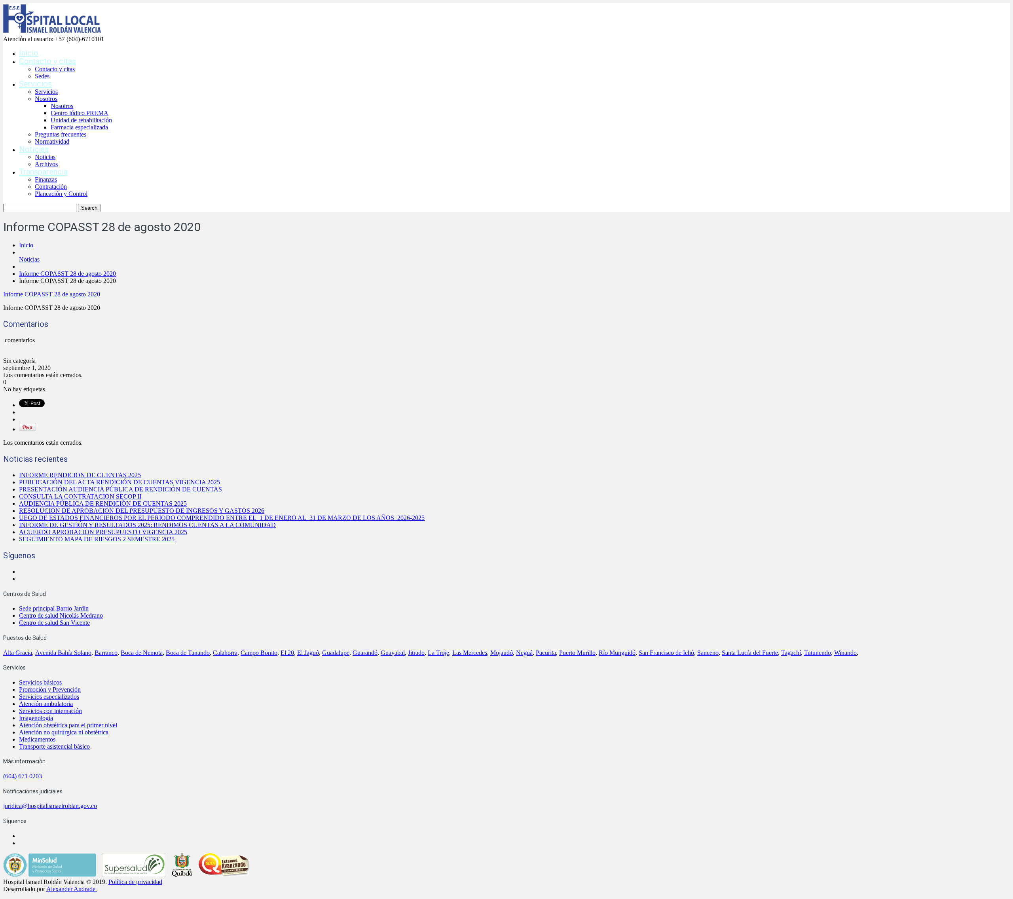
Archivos (46, 164)
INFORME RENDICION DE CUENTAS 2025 (80, 475)
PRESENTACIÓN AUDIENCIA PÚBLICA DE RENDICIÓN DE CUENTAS (120, 489)
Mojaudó (501, 652)
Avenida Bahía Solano (63, 652)
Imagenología (36, 718)
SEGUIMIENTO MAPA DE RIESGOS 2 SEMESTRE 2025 (97, 539)
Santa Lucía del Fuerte (750, 652)
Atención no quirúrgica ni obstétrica (63, 732)
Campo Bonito (259, 652)
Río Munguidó (617, 652)
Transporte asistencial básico (54, 746)
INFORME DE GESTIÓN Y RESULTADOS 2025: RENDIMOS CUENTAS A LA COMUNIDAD (147, 525)
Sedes (42, 76)
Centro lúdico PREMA (79, 113)
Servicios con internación (50, 710)
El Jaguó (308, 652)
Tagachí (791, 652)
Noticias (34, 149)
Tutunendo (817, 652)
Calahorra (225, 652)
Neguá (524, 652)
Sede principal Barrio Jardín (54, 608)
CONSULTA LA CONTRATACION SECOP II (80, 496)
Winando (845, 652)
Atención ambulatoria (46, 703)
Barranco (106, 652)
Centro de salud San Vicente (54, 622)
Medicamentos (37, 739)
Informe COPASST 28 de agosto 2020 (67, 273)
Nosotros (46, 98)
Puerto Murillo (577, 652)
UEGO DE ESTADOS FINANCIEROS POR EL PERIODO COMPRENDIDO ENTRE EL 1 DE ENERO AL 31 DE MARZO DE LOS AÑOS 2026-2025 (222, 517)
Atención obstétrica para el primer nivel (68, 725)
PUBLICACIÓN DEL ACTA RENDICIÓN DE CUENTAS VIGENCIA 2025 (119, 482)
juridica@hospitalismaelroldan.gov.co (50, 805)
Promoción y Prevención (50, 689)
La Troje (438, 652)
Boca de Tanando (188, 652)
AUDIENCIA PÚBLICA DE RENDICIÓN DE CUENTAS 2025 (103, 503)
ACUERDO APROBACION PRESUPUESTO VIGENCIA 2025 (103, 532)
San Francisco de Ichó (666, 652)
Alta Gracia (17, 652)
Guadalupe (335, 652)
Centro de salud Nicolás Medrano (61, 615)
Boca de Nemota (142, 652)
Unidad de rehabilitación (81, 120)
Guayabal (393, 652)
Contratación (51, 186)
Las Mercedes (469, 652)
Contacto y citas (47, 61)
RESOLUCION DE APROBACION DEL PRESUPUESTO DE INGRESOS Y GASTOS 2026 (141, 510)
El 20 (287, 652)
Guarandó (365, 652)
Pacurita (546, 652)
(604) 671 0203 (22, 776)
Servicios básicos (40, 682)
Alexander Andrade (70, 889)
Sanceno (708, 652)
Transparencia (43, 171)
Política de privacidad (135, 881)
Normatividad (52, 141)
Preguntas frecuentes (60, 134)
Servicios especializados (49, 696)
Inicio (28, 53)
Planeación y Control (61, 193)
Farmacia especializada (79, 127)
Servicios (35, 84)
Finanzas (46, 179)
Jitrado (416, 652)
